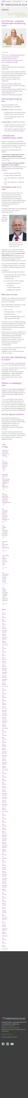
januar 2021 (3, 832)
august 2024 (3, 683)
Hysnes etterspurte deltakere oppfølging (13, 389)
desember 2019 (4, 875)
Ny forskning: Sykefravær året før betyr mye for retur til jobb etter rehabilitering (5, 514)
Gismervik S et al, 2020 (11, 166)
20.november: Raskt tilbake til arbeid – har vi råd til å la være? (5, 560)
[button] (26, 4)
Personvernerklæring (7, 1034)
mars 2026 (3, 624)
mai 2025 (3, 651)
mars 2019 (3, 900)
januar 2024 (3, 707)
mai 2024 (3, 692)
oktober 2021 (4, 801)
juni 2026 (3, 613)
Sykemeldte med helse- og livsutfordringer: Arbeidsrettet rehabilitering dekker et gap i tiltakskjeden (5, 480)
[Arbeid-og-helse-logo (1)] (13, 4)
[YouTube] (12, 1044)
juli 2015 (4, 949)
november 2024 (4, 672)
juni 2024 (3, 689)
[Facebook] (3, 1044)
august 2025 (3, 642)
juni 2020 (3, 853)
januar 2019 (3, 907)
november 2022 (4, 756)
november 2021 (4, 797)
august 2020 (3, 850)
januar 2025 (3, 665)
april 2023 (3, 738)
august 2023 (3, 725)
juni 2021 (3, 814)
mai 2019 (3, 897)
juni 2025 (3, 647)
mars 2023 (3, 741)
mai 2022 (3, 776)
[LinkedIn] (7, 1044)
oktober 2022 (4, 759)
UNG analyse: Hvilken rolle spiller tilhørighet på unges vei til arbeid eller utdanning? (5, 594)
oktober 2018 (4, 911)
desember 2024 (4, 669)
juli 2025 (4, 645)
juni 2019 (3, 893)
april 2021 (3, 821)
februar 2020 (4, 868)
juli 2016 (4, 936)
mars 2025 (3, 658)
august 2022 (3, 767)
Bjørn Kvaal (6, 65)
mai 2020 (3, 857)
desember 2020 (4, 835)
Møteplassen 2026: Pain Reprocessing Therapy (5, 453)
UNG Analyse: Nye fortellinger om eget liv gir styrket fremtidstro (5, 530)
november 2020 (4, 839)
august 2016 (3, 933)
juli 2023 (4, 728)
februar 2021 (4, 828)
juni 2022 (3, 772)
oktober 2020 (4, 843)
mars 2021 (3, 825)
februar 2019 (4, 904)
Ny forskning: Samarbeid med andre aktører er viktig (5, 464)
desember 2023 (4, 710)
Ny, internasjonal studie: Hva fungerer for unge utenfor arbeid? (5, 577)
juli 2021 (4, 811)
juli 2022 (4, 770)
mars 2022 (3, 783)
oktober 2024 (4, 676)
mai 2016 (3, 942)
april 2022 (3, 779)
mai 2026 (3, 616)
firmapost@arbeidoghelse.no (12, 1027)
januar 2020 (3, 871)
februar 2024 (4, 703)
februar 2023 (4, 745)
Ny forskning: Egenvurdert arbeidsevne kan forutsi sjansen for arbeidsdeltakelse (5, 497)
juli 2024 (4, 686)
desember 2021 (4, 794)
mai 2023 (3, 734)
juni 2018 (3, 915)
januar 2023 (3, 749)
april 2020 (3, 861)
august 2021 (3, 808)
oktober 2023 (4, 718)
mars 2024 (3, 700)
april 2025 (3, 654)
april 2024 (3, 696)
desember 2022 (4, 752)
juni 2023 (3, 731)
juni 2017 (3, 922)
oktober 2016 (4, 925)
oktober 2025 (4, 634)
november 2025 (4, 631)
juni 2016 (3, 938)
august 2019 (3, 889)
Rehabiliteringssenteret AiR (17, 267)
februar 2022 (4, 787)
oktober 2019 (4, 882)
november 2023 (4, 714)
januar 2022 (3, 790)
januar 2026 (3, 627)
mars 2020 (3, 864)
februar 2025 (4, 662)
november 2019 (4, 879)
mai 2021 (3, 817)
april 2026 (3, 620)
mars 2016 (3, 945)
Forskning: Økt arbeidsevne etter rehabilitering (5, 544)
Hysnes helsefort (7, 71)
